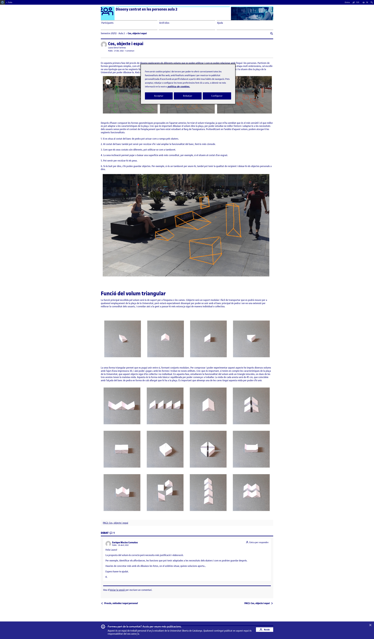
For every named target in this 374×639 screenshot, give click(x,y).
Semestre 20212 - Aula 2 (113, 33)
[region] (188, 84)
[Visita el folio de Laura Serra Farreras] (104, 44)
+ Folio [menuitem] (9, 2)
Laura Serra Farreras (117, 47)
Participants (107, 22)
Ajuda (220, 22)
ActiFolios (164, 22)
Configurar (217, 95)
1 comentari (129, 51)
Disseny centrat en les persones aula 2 (146, 9)
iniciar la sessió (117, 590)
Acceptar (158, 95)
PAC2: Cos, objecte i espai (115, 522)
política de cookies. (179, 86)
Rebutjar (187, 95)
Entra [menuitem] (347, 2)
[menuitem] (2, 2)
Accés (267, 629)
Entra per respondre (259, 542)
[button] (271, 34)
